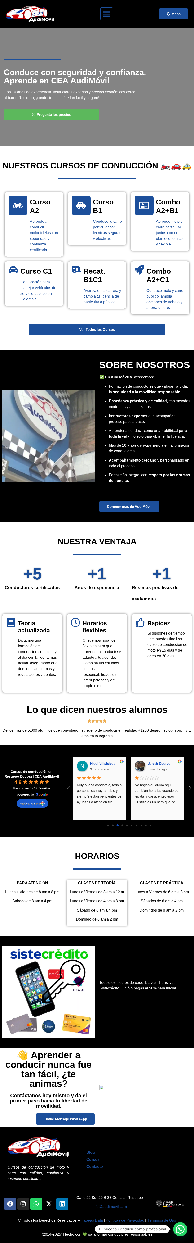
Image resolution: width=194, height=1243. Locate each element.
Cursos (93, 1159)
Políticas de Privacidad (125, 1220)
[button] (106, 13)
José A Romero (102, 763)
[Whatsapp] (36, 1204)
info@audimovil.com (110, 1207)
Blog (90, 1152)
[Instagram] (23, 1204)
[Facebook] (10, 1204)
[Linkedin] (62, 1204)
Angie (153, 763)
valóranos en (30, 803)
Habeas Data (92, 1220)
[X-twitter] (49, 1204)
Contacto (94, 1167)
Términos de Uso (161, 1220)
